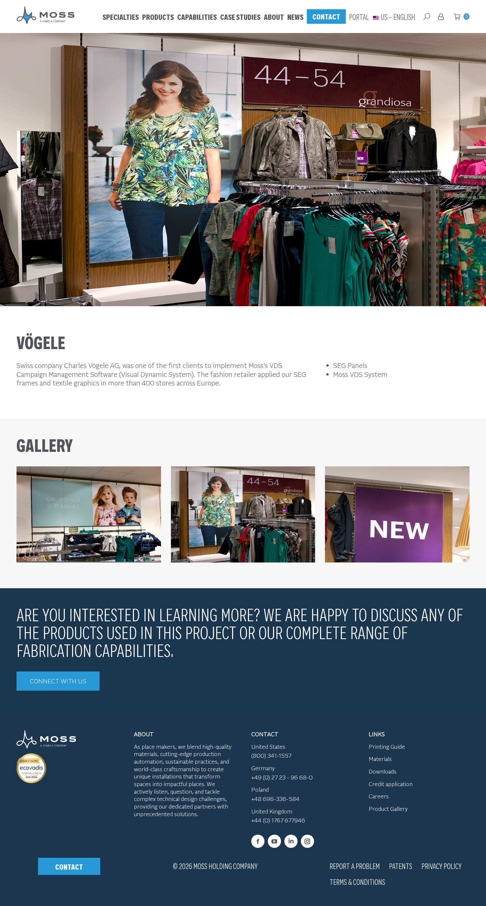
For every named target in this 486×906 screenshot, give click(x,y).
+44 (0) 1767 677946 (278, 820)
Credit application (391, 783)
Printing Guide (387, 746)
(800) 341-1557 (271, 755)
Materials (380, 758)
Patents (400, 866)
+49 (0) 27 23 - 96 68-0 (282, 777)
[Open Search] (427, 16)
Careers (379, 796)
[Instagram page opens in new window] (307, 841)
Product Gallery (388, 808)
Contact (69, 866)
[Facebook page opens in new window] (257, 841)
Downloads (382, 771)
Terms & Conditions (357, 882)
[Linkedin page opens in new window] (291, 841)
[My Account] (442, 16)
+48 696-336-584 (275, 798)
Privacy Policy (442, 866)
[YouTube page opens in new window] (274, 841)
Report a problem (355, 866)
